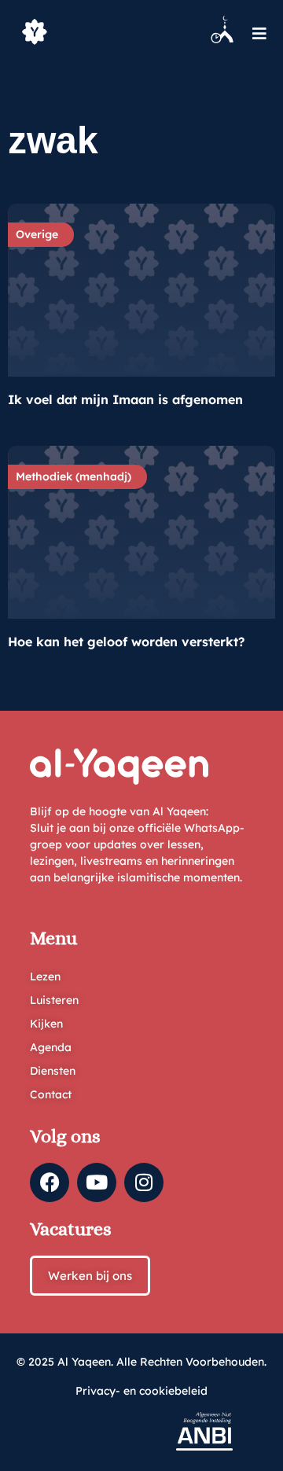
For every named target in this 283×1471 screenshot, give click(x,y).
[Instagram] (144, 1182)
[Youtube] (96, 1182)
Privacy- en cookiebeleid (141, 1391)
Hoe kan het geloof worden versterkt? (126, 641)
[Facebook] (49, 1182)
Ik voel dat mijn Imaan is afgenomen (125, 399)
